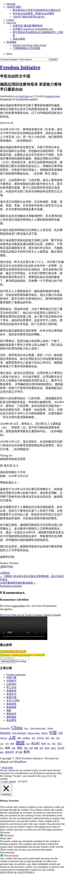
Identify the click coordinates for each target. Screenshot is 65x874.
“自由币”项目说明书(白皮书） (29, 16)
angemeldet (18, 605)
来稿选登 (11, 703)
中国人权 (3, 738)
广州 (7, 744)
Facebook (37, 615)
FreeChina (24, 96)
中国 (53, 733)
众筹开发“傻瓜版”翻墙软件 (28, 25)
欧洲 (43, 743)
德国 (20, 742)
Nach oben (7, 767)
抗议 (28, 744)
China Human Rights (38, 728)
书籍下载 (11, 677)
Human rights (34, 733)
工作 (1, 744)
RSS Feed (5, 615)
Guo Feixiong (19, 732)
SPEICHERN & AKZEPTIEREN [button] (17, 872)
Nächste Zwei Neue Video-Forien (29, 45)
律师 (12, 744)
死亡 (49, 744)
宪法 (58, 738)
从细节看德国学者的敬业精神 (18, 582)
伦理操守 (11, 680)
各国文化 (11, 694)
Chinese (50, 728)
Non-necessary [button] (7, 852)
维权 (19, 747)
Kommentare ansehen (27, 99)
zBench (4, 761)
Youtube (57, 615)
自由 (47, 748)
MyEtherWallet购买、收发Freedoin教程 (33, 13)
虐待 (1, 752)
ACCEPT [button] (23, 781)
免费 (19, 738)
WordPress (20, 761)
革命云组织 (19, 38)
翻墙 (36, 748)
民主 (59, 743)
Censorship (5, 728)
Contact (10, 19)
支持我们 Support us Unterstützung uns (33, 29)
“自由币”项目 (13, 6)
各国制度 (11, 690)
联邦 (41, 748)
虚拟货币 (9, 752)
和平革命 (40, 738)
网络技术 (11, 713)
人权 (12, 737)
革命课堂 (11, 720)
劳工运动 (11, 687)
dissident (5, 732)
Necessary (9, 835)
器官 (47, 738)
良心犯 (61, 748)
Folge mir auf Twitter (21, 615)
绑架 (13, 748)
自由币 (53, 748)
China (16, 727)
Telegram (47, 615)
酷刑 (27, 751)
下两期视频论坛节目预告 (26, 48)
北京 (33, 738)
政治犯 (35, 743)
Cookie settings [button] (8, 781)
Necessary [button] (5, 832)
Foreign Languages (16, 674)
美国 (31, 748)
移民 (8, 710)
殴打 (54, 744)
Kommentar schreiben (11, 586)
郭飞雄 (18, 752)
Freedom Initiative (20, 67)
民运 (1, 748)
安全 (53, 738)
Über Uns (11, 22)
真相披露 (11, 707)
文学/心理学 (13, 700)
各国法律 (11, 697)
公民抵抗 (5, 573)
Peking (44, 733)
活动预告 (11, 42)
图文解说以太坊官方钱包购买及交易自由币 (37, 10)
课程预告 (11, 717)
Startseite (10, 4)
